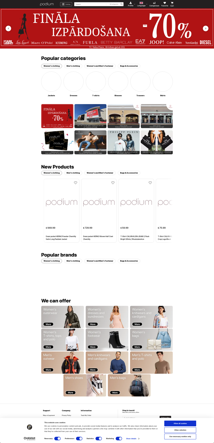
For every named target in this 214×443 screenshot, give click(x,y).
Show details (131, 439)
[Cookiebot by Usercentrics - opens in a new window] (29, 438)
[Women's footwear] (107, 340)
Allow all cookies (180, 423)
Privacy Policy (66, 415)
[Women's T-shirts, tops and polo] (62, 340)
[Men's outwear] (62, 362)
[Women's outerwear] (62, 317)
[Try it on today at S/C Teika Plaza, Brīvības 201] (90, 116)
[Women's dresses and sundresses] (107, 317)
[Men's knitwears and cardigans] (107, 362)
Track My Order (86, 415)
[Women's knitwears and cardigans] (151, 317)
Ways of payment (49, 415)
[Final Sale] (57, 116)
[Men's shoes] (84, 385)
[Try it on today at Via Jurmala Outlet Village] (124, 116)
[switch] (79, 438)
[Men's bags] (129, 385)
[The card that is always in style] (57, 142)
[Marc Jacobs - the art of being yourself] (157, 142)
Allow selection (180, 430)
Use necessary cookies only (180, 436)
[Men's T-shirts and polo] (151, 362)
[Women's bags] (151, 340)
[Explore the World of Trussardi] (90, 142)
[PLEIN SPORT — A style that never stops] (124, 142)
